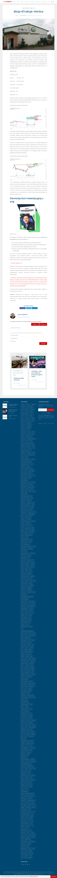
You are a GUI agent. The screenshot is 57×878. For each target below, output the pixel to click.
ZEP (31, 855)
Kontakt (44, 1)
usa (32, 825)
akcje (33, 452)
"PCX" (29, 432)
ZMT (22, 857)
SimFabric (23, 779)
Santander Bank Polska (26, 763)
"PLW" (33, 432)
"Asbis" (26, 409)
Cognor (22, 519)
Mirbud (26, 667)
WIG (22, 839)
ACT (26, 448)
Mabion (30, 649)
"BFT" (32, 413)
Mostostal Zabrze (24, 681)
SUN (33, 802)
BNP (26, 493)
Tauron (29, 811)
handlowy (23, 605)
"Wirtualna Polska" (31, 438)
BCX (30, 482)
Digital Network (24, 539)
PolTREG (23, 743)
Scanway (23, 766)
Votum (32, 832)
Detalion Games (28, 535)
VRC (30, 834)
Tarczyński (23, 811)
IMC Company (24, 617)
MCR (26, 658)
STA (22, 795)
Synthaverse (23, 809)
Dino (31, 539)
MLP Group (27, 670)
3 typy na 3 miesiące (29, 443)
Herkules (31, 608)
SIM (31, 777)
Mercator (32, 663)
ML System (32, 667)
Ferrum (32, 567)
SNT (31, 784)
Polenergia (23, 738)
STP (25, 802)
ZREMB (30, 857)
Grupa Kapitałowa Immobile (27, 596)
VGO (27, 827)
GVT (33, 603)
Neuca (30, 688)
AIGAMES (23, 452)
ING (30, 617)
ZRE (26, 857)
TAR (29, 809)
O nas (18, 1)
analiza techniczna (25, 8)
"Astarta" (32, 409)
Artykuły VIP (38, 1)
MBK (27, 656)
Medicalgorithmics (25, 660)
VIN (30, 830)
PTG (27, 745)
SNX (22, 786)
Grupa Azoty (23, 594)
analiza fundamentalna (26, 461)
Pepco (34, 724)
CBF (26, 507)
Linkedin (35, 308)
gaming (32, 576)
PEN (22, 724)
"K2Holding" (28, 422)
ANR (32, 464)
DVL (34, 546)
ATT (34, 475)
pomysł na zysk (30, 743)
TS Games (23, 821)
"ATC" (22, 411)
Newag (17, 372)
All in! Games (31, 454)
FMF (22, 569)
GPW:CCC (23, 589)
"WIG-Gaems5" (28, 436)
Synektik (33, 807)
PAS (22, 718)
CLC (22, 514)
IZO (27, 624)
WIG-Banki (23, 844)
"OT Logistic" (28, 427)
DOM (30, 541)
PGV (26, 727)
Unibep (22, 825)
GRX (22, 603)
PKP (22, 734)
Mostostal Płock (24, 679)
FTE (30, 571)
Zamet (30, 850)
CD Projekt (31, 507)
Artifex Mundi (31, 470)
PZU (30, 747)
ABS (22, 448)
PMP (22, 736)
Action (30, 448)
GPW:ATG (23, 587)
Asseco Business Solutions (26, 473)
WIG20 (29, 844)
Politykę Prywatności (46, 415)
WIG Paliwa (32, 841)
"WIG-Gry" (23, 438)
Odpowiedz (43, 343)
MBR (31, 656)
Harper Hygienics (31, 605)
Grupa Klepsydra (24, 599)
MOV (32, 681)
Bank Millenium (24, 480)
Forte (30, 569)
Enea (30, 555)
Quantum (23, 752)
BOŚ (28, 498)
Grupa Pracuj (24, 601)
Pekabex (30, 722)
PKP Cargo (21, 372)
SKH (22, 782)
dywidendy (30, 548)
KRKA (33, 640)
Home (14, 1)
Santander (33, 761)
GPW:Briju (29, 587)
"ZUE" (22, 370)
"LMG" (22, 427)
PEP (29, 724)
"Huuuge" (23, 420)
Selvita (29, 773)
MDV (34, 658)
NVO (34, 697)
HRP (22, 612)
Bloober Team (24, 491)
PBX (28, 720)
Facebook (23, 308)
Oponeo (27, 711)
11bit (22, 443)
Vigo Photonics (24, 830)
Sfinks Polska (24, 775)
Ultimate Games (24, 823)
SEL (29, 770)
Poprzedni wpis (19, 354)
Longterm (9, 871)
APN (28, 468)
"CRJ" (27, 416)
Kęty (34, 633)
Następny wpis (37, 354)
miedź (31, 665)
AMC (22, 457)
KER (25, 633)
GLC (34, 580)
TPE (26, 818)
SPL (27, 789)
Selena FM (23, 773)
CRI (27, 525)
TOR (27, 816)
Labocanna (23, 644)
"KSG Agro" (29, 425)
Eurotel (32, 562)
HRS (26, 612)
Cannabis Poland (30, 503)
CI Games (30, 512)
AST (22, 475)
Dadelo (22, 530)
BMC (30, 491)
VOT (28, 832)
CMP (22, 516)
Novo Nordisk (24, 697)
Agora (26, 450)
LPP (27, 647)
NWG (22, 699)
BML (34, 491)
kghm (22, 635)
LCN (33, 644)
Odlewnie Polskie (24, 704)
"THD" (32, 434)
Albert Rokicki (35, 379)
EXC (22, 564)
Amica (26, 457)
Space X (22, 789)
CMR (26, 516)
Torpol (14, 375)
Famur (32, 564)
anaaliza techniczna (25, 459)
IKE (26, 615)
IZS (21, 628)
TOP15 (22, 816)
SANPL (27, 761)
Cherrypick (23, 512)
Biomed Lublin (31, 486)
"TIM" (22, 436)
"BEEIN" (31, 411)
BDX (34, 482)
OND (22, 706)
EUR (22, 562)
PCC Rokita (33, 720)
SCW (30, 768)
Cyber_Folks (27, 528)
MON (33, 674)
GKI (31, 580)
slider (26, 782)
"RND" (22, 434)
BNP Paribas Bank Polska (26, 496)
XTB (26, 850)
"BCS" (27, 411)
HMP (22, 610)
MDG (30, 658)
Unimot (28, 825)
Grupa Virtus (31, 601)
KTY (30, 642)
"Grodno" (28, 418)
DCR (22, 532)
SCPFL (26, 768)
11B (31, 441)
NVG (30, 697)
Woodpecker (24, 848)
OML (31, 704)
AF (33, 448)
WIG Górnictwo (24, 841)
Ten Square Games (25, 814)
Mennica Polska (24, 663)
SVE (34, 805)
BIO (26, 484)
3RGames (23, 445)
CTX (22, 528)
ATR (25, 475)
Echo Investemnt (24, 553)
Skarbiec (33, 779)
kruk (26, 642)
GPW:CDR (29, 589)
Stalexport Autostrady (29, 795)
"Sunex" (27, 434)
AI (30, 450)
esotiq (28, 560)
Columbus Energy (25, 521)
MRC (34, 683)
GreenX (29, 592)
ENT (29, 557)
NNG (29, 692)
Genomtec (23, 578)
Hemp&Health (24, 608)
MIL (22, 667)
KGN (27, 635)
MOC (32, 672)
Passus (26, 718)
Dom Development (25, 544)
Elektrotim (32, 553)
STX (29, 802)
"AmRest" (23, 406)
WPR (34, 848)
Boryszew (23, 498)
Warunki (45, 423)
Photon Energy (32, 727)
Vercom (23, 827)
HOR (34, 8)
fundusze (23, 573)
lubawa (31, 647)
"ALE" (28, 404)
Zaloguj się (35, 324)
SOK (26, 786)
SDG (34, 768)
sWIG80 (22, 807)
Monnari (23, 676)
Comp (22, 523)
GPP (26, 585)
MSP (22, 686)
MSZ (26, 686)
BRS (32, 498)
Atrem (30, 475)
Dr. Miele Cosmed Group (26, 546)
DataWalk (32, 530)
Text (32, 814)
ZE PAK (31, 853)
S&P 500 (33, 759)
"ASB (22, 409)
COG (30, 516)
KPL (29, 640)
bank (30, 477)
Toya (22, 818)
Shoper (26, 777)
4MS (33, 445)
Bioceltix (30, 484)
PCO (22, 722)
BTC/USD (23, 500)
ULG (32, 821)
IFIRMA (22, 615)
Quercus (29, 752)
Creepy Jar (28, 523)
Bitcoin (27, 489)
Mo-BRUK (27, 672)
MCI (22, 658)
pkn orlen (23, 731)
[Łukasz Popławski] (12, 315)
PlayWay (33, 734)
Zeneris (26, 855)
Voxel (26, 834)
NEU (26, 688)
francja (22, 571)
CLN (26, 514)
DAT (27, 530)
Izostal (31, 626)
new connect (24, 690)
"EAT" (22, 418)
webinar (28, 837)
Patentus (23, 720)
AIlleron (28, 452)
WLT (28, 846)
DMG (22, 541)
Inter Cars (29, 619)
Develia (22, 537)
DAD (33, 528)
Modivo (22, 674)
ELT (22, 555)
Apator (28, 466)
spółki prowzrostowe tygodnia (27, 793)
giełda (27, 580)
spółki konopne (24, 791)
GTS (30, 603)
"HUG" (33, 418)
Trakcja (14, 372)
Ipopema (23, 624)
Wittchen (23, 846)
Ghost (40, 871)
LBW (29, 644)
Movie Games (24, 683)
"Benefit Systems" (25, 413)
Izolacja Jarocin (24, 626)
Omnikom (32, 871)
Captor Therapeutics (25, 505)
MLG (22, 670)
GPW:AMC (31, 585)
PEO (26, 724)
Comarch (33, 521)
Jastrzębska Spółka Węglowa (27, 631)
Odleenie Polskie (24, 702)
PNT (26, 736)
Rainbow (23, 754)
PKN (31, 729)
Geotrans (30, 578)
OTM (30, 713)
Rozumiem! (53, 876)
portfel (22, 745)
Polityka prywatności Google (29, 332)
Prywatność (40, 423)
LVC (22, 649)
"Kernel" (23, 425)
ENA (25, 555)
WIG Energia (27, 839)
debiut (26, 532)
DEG (22, 535)
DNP (26, 541)
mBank (22, 656)
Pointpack (31, 736)
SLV (30, 782)
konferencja (23, 640)
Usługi (21, 1)
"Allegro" (33, 404)
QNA (34, 747)
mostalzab (29, 676)
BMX (22, 493)
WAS (34, 834)
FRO (27, 571)
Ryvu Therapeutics (25, 759)
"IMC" (33, 420)
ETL (32, 560)
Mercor (22, 665)
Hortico (31, 8)
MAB (26, 649)
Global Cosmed (24, 583)
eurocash (27, 562)
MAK (22, 651)
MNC (22, 672)
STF (22, 802)
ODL (26, 699)
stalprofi (30, 798)
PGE (22, 727)
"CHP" (22, 416)
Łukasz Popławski (23, 15)
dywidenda (23, 548)
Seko (26, 770)
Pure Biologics (24, 747)
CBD (22, 507)
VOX (22, 834)
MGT (27, 665)
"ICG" (28, 420)
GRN (33, 592)
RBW (28, 754)
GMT (31, 583)
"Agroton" (23, 404)
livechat (22, 647)
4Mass (28, 445)
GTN (26, 603)
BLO (32, 489)
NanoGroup (31, 686)
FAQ (48, 1)
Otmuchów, (23, 715)
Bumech (23, 503)
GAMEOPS (29, 573)
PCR (26, 722)
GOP (22, 585)
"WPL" (22, 441)
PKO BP (32, 731)
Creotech (23, 525)
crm (31, 525)
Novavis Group (30, 695)
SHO (22, 777)
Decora (31, 532)
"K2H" (22, 422)
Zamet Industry (24, 853)
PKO (28, 731)
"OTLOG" (23, 429)
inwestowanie (24, 622)
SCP (22, 768)
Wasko (22, 837)
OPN (22, 711)
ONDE (26, 706)
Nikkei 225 (23, 692)
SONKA (30, 786)
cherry (30, 509)
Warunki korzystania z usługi (37, 332)
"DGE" (31, 416)
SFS (29, 775)
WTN (22, 850)
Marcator (29, 654)
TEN (33, 811)
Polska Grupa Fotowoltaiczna (27, 741)
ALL (25, 454)
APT (22, 470)
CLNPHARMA (31, 514)
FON (26, 569)
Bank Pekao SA (24, 482)
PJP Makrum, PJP (24, 729)
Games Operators (25, 576)
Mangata (23, 654)
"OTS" (28, 429)
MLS (33, 670)
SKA (28, 779)
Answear (23, 466)
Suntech (29, 805)
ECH (26, 551)
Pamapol (30, 715)
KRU (22, 642)
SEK (22, 770)
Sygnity (28, 807)
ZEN (22, 855)
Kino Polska (32, 635)
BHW (22, 484)
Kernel (30, 633)
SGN (33, 775)
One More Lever (24, 708)
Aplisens (23, 468)
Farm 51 (23, 567)
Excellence (27, 564)
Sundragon (23, 805)
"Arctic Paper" (30, 406)
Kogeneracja (27, 638)
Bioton (22, 489)
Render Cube (24, 757)
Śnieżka (22, 784)
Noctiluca (23, 695)
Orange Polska (24, 713)
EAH (22, 551)
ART (26, 470)
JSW (22, 633)
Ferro (28, 567)
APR (31, 468)
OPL (31, 708)
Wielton (33, 837)
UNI (31, 823)
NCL (22, 688)
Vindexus (23, 832)
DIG (27, 537)
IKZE (30, 615)
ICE (29, 612)
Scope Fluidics (30, 766)
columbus (28, 519)
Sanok (22, 761)
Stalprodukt (23, 798)
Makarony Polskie (29, 651)
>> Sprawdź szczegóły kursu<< (16, 263)
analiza (32, 459)
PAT (31, 718)
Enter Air (23, 560)
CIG (34, 512)
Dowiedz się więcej (33, 876)
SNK (27, 784)
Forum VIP (33, 1)
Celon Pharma (24, 509)
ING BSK (23, 619)
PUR (31, 745)
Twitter (29, 308)
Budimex (29, 500)
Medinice (33, 660)
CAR (33, 505)
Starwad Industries (31, 800)
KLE (22, 638)
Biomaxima (23, 486)
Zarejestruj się (43, 324)
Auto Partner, (24, 477)
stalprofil (23, 800)
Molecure (28, 674)
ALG (22, 454)
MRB (30, 683)
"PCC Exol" (23, 432)
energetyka (23, 557)
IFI (32, 612)
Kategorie (27, 1)
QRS (31, 750)
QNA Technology (24, 750)
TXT (28, 821)
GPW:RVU (23, 592)
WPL (30, 848)
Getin (22, 580)
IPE (29, 622)
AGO (22, 450)
